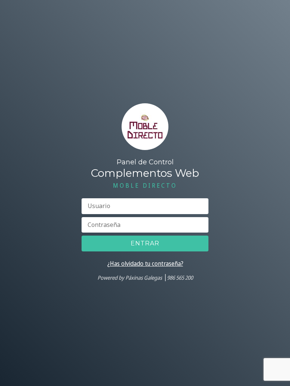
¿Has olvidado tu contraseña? (145, 263)
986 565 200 (180, 277)
